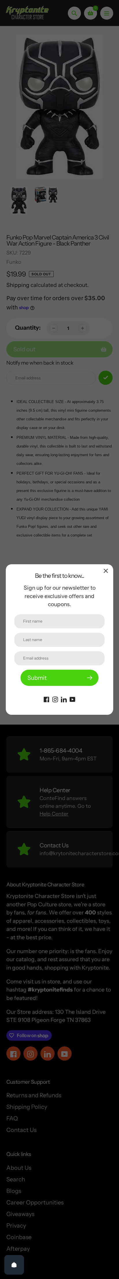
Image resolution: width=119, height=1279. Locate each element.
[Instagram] (55, 698)
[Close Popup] (105, 570)
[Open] (14, 1265)
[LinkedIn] (64, 698)
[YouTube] (72, 698)
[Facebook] (46, 698)
